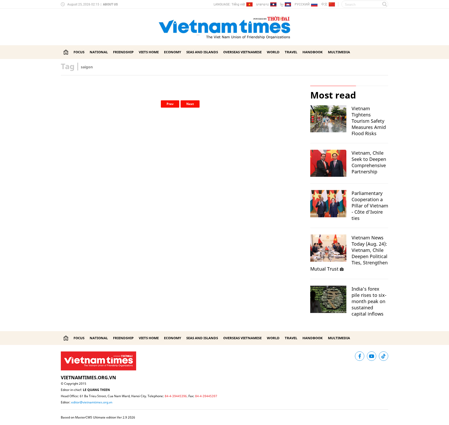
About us (110, 4)
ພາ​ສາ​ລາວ (262, 4)
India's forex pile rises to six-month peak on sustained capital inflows (369, 301)
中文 (324, 4)
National (99, 52)
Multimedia (339, 52)
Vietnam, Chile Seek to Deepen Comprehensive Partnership (369, 162)
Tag (68, 66)
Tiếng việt (238, 4)
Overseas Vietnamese (242, 52)
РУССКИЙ (302, 4)
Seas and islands (202, 52)
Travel (291, 52)
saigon (87, 66)
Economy (172, 52)
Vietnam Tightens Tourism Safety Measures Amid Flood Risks (369, 120)
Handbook (312, 52)
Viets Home (149, 52)
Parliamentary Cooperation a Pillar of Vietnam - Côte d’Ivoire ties (370, 205)
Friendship (123, 52)
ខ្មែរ (281, 5)
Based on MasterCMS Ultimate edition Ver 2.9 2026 (98, 417)
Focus (79, 52)
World (273, 52)
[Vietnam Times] (65, 52)
